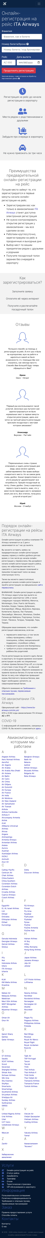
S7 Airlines (6, 1056)
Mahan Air (6, 993)
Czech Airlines (8, 897)
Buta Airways (30, 776)
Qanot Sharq (7, 1034)
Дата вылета (24, 57)
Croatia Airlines (8, 892)
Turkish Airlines (30, 1086)
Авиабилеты (12, 1176)
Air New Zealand (9, 801)
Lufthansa (28, 982)
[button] (27, 44)
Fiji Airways (29, 905)
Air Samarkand (8, 804)
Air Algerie (6, 765)
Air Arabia (6, 768)
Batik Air (28, 759)
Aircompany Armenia (11, 817)
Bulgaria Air (29, 773)
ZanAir (4, 1143)
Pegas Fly (28, 1017)
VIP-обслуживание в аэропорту (21, 1187)
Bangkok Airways (31, 757)
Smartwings (7, 1089)
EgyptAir (5, 905)
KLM (4, 979)
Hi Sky (27, 941)
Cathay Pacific (8, 870)
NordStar (28, 996)
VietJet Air (28, 1114)
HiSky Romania (30, 947)
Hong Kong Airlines (32, 949)
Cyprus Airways (8, 895)
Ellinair (5, 914)
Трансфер (11, 1178)
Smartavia (6, 1086)
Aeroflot (5, 762)
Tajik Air (27, 1056)
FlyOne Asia (29, 930)
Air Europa (6, 790)
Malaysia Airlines (9, 996)
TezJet (27, 1064)
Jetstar (27, 966)
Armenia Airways (9, 840)
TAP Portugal (30, 1058)
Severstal (6, 1067)
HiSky (26, 944)
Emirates (5, 916)
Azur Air (5, 862)
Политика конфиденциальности (16, 1198)
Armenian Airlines (9, 842)
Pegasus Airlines (31, 1020)
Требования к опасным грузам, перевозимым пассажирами (18, 691)
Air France (6, 793)
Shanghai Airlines (9, 1069)
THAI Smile (29, 1075)
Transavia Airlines (31, 1081)
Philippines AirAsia (32, 1023)
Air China (6, 781)
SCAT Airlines (8, 1061)
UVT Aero (6, 1122)
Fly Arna (27, 911)
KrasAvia (5, 985)
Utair (4, 1119)
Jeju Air (27, 963)
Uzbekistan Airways (10, 1125)
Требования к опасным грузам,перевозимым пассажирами (16, 1202)
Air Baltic (6, 776)
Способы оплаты (9, 1215)
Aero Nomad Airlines (11, 759)
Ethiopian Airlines (9, 919)
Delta (26, 870)
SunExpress (7, 1103)
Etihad (4, 922)
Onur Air (5, 1020)
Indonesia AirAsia (9, 963)
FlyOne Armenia (31, 928)
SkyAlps (5, 1083)
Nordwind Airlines (32, 998)
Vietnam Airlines (31, 1119)
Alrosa (4, 831)
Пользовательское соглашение (16, 1195)
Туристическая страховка (19, 1184)
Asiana (5, 845)
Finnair (27, 908)
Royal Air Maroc (31, 1039)
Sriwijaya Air (7, 1097)
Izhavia (5, 971)
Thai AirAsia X (30, 1072)
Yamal (27, 1135)
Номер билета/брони (14, 44)
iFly (3, 957)
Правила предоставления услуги (17, 1212)
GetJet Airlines (8, 944)
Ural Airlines (7, 1116)
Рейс (4, 57)
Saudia (5, 1058)
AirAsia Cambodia (9, 812)
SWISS (4, 1105)
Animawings (7, 837)
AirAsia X (5, 815)
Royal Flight (29, 1042)
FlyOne (27, 925)
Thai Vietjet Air (30, 1078)
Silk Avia (5, 1078)
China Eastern (8, 878)
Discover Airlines (31, 872)
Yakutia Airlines (31, 1133)
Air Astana (6, 773)
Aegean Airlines (8, 757)
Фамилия (7, 31)
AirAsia (5, 809)
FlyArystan (28, 916)
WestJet (5, 1133)
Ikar (3, 960)
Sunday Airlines (8, 1100)
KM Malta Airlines (9, 982)
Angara (5, 834)
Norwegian (29, 1001)
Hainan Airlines (30, 938)
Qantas (5, 1037)
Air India (5, 795)
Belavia (27, 762)
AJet (4, 823)
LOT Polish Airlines (32, 979)
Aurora (5, 848)
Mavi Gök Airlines (9, 1001)
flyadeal (27, 914)
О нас (4, 1226)
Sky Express (7, 1081)
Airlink (4, 820)
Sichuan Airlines (8, 1075)
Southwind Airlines (10, 1092)
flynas (26, 922)
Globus (5, 947)
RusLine (27, 1048)
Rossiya (27, 1037)
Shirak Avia (6, 1072)
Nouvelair (28, 1009)
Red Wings (28, 1034)
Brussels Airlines (31, 770)
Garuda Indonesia (9, 938)
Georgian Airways (9, 941)
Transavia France (31, 1083)
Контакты (6, 1224)
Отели (9, 1181)
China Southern (8, 881)
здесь (38, 728)
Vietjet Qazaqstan (32, 1116)
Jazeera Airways (31, 960)
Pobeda (27, 1026)
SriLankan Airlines (9, 1094)
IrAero (4, 966)
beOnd (27, 765)
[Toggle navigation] (39, 3)
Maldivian (6, 998)
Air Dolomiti (7, 787)
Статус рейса (13, 1173)
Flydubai (28, 919)
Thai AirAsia (29, 1069)
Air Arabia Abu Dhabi (11, 770)
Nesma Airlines (30, 993)
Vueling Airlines (31, 1122)
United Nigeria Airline (11, 1114)
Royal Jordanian (31, 1045)
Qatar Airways (8, 1039)
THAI (26, 1067)
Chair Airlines (7, 875)
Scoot (4, 1064)
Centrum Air (7, 872)
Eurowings (6, 925)
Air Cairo (5, 779)
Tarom (27, 1061)
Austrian (5, 851)
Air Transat (6, 806)
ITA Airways (7, 968)
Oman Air (6, 1017)
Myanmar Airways (9, 1009)
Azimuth (5, 859)
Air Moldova (7, 798)
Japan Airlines (30, 957)
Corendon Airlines (9, 883)
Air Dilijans (6, 784)
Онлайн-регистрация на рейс (20, 1170)
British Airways (30, 768)
